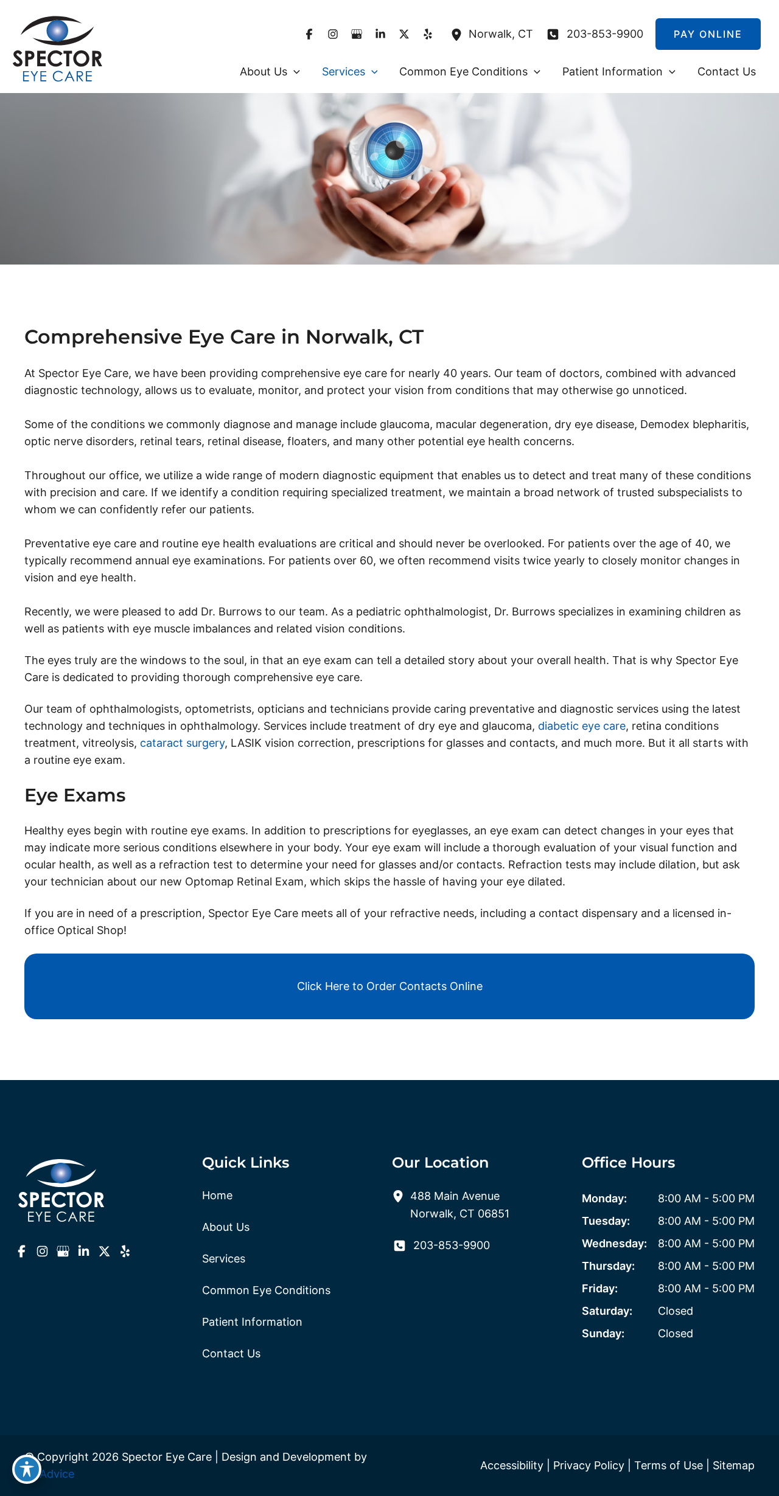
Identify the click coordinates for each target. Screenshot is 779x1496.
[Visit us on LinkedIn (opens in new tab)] (380, 34)
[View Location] (459, 34)
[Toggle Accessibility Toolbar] (26, 1469)
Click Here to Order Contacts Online (390, 986)
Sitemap (734, 1465)
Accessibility (511, 1465)
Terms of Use (668, 1465)
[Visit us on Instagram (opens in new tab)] (332, 34)
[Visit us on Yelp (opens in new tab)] (427, 34)
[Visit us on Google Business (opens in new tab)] (356, 34)
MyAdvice (49, 1473)
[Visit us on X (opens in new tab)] (403, 34)
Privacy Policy (588, 1465)
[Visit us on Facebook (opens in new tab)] (309, 34)
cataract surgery (182, 742)
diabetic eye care (582, 725)
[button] (293, 72)
